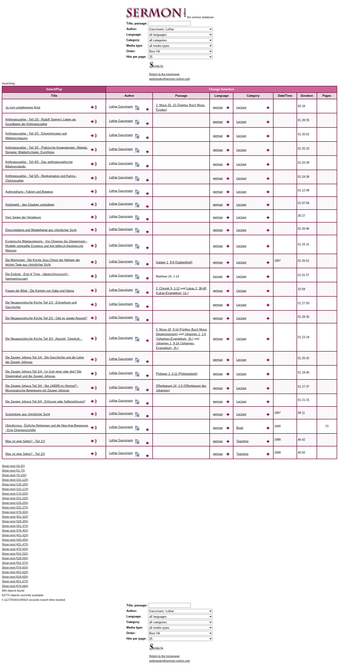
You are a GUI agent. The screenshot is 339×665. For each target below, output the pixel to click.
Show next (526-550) (15, 558)
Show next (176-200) (15, 493)
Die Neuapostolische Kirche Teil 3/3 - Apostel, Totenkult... (43, 338)
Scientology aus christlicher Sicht (27, 414)
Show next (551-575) (15, 563)
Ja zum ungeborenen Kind (22, 107)
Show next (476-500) (15, 549)
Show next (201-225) (15, 498)
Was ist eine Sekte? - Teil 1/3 (25, 441)
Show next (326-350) (15, 521)
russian (218, 276)
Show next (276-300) (15, 512)
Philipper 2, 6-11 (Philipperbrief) (176, 374)
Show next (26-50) (13, 466)
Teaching (242, 441)
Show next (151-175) (15, 489)
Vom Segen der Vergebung (23, 217)
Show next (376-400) (15, 530)
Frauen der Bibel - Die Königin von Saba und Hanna (39, 290)
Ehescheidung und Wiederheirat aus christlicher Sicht (41, 230)
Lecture (241, 107)
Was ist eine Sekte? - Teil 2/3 (25, 454)
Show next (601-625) (15, 572)
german (218, 107)
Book (239, 428)
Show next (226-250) (15, 503)
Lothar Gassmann (121, 106)
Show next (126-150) (15, 484)
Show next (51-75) (13, 470)
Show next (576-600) (15, 567)
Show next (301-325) (15, 516)
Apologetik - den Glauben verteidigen (29, 204)
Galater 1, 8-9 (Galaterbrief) (174, 262)
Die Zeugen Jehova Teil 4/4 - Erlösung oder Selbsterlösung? (45, 401)
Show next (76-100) (14, 475)
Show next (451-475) (15, 544)
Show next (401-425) (15, 535)
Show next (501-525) (15, 553)
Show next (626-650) (15, 576)
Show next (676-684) (15, 586)
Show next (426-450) (15, 540)
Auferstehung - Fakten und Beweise (29, 191)
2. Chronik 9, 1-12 (168, 288)
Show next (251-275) (15, 507)
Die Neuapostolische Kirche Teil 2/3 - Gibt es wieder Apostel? (46, 318)
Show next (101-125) (15, 479)
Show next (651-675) (15, 581)
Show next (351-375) (15, 526)
